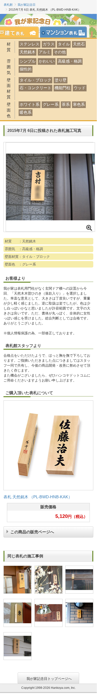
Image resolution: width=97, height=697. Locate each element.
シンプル (27, 61)
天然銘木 (27, 52)
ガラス (49, 44)
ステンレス (29, 44)
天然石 (79, 44)
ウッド (80, 88)
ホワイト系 (29, 104)
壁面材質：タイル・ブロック (27, 257)
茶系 (66, 104)
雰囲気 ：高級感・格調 (24, 249)
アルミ (45, 52)
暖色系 (26, 112)
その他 (60, 52)
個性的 (26, 69)
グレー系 (51, 104)
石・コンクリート (35, 88)
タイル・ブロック (35, 80)
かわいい (47, 61)
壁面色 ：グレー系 (20, 264)
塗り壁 (60, 80)
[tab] (65, 32)
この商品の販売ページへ (32, 531)
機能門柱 (62, 88)
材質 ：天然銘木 (20, 241)
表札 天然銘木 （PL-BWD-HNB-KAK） (37, 497)
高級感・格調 (70, 61)
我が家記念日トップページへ (49, 678)
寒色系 (79, 104)
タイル (64, 44)
